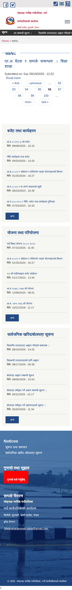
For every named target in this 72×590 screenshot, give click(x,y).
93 (14, 89)
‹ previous (35, 83)
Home (5, 40)
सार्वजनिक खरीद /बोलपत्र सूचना (23, 453)
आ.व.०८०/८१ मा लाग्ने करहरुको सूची (24, 186)
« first (15, 83)
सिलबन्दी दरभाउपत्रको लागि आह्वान (23, 360)
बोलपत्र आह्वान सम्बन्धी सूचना (20, 375)
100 (46, 95)
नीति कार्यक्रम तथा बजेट (18, 156)
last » (45, 102)
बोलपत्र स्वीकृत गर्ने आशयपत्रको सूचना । (26, 405)
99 (32, 95)
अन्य (12, 216)
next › (28, 102)
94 (26, 89)
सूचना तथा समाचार (16, 447)
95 (39, 89)
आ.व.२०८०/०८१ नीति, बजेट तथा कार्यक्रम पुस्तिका (31, 201)
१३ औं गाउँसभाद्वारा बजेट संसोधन (22, 273)
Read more (13, 78)
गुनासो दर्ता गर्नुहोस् (16, 479)
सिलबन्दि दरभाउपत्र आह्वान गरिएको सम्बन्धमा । (28, 345)
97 (59, 89)
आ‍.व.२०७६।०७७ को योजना (20, 288)
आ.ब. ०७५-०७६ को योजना (19, 303)
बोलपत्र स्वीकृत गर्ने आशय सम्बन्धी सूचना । (27, 390)
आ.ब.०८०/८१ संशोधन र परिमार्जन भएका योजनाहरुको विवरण (35, 171)
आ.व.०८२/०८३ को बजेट (18, 141)
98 (19, 95)
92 (59, 83)
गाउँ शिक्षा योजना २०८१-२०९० (21, 243)
